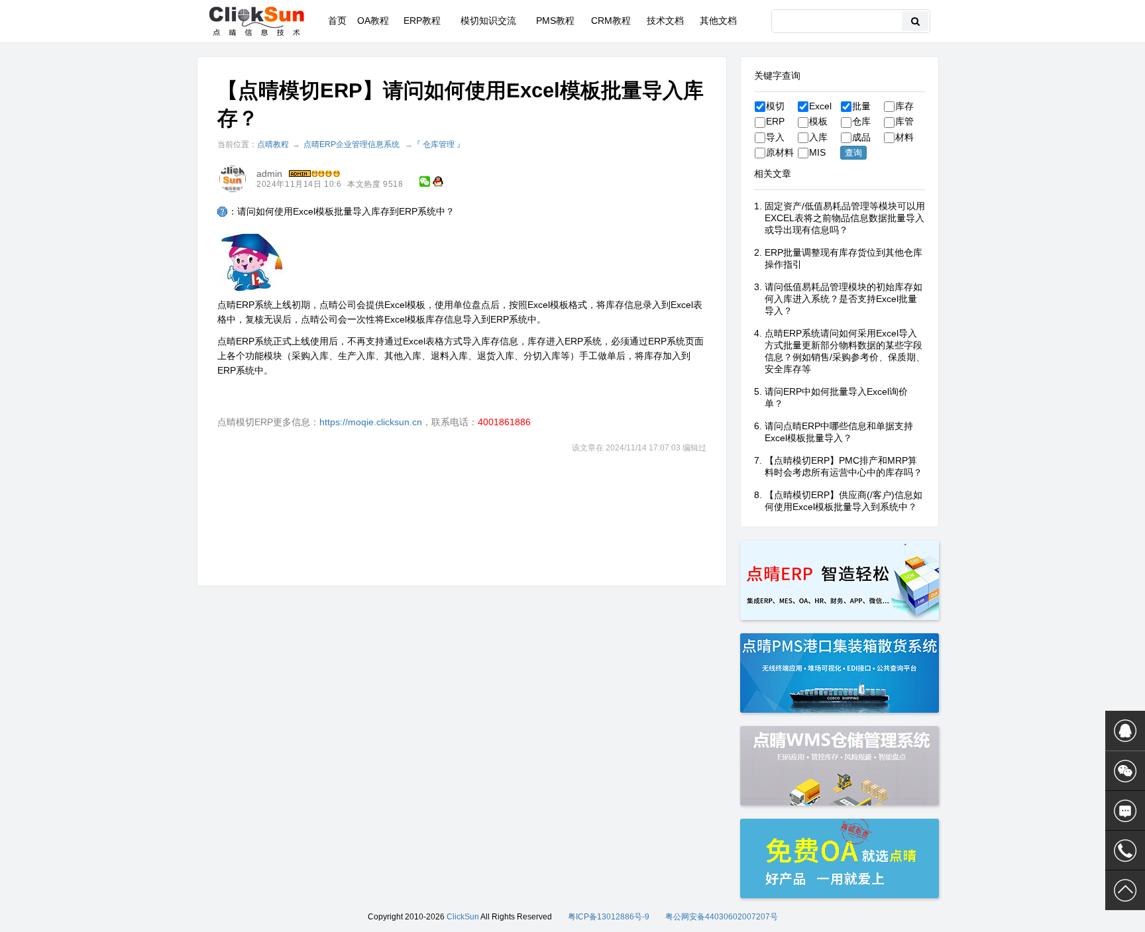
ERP (775, 121)
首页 (337, 20)
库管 (904, 121)
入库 (818, 137)
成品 (861, 137)
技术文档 (665, 20)
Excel (820, 106)
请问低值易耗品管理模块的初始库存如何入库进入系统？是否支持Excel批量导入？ (843, 299)
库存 (904, 106)
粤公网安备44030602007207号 (721, 916)
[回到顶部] (1125, 890)
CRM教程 (611, 20)
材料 (904, 137)
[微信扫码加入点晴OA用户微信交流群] (1125, 771)
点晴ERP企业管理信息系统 (351, 144)
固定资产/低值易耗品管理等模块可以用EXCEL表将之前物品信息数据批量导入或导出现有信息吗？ (845, 218)
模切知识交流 (488, 20)
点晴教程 (273, 144)
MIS (817, 152)
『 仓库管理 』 (438, 144)
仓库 (861, 121)
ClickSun (463, 916)
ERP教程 (422, 20)
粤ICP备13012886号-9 (608, 916)
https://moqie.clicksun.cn (370, 422)
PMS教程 (555, 20)
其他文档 (718, 20)
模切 (775, 106)
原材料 (780, 152)
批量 (861, 106)
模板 (818, 121)
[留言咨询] (1125, 811)
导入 (775, 137)
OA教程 (373, 20)
